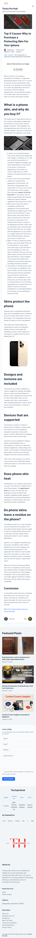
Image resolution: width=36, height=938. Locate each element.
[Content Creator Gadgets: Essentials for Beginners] (18, 703)
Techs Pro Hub (10, 8)
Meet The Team (7, 920)
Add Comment (8, 756)
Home (5, 55)
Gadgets (18, 51)
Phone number (7, 894)
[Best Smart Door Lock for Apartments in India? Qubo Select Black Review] (18, 646)
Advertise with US (8, 916)
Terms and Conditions (9, 923)
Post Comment (8, 779)
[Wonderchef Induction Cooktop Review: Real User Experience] (18, 674)
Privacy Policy (7, 927)
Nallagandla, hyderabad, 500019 (13, 903)
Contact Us (6, 918)
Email (5, 744)
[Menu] (33, 6)
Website (5, 750)
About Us (5, 913)
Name (5, 738)
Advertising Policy (8, 925)
